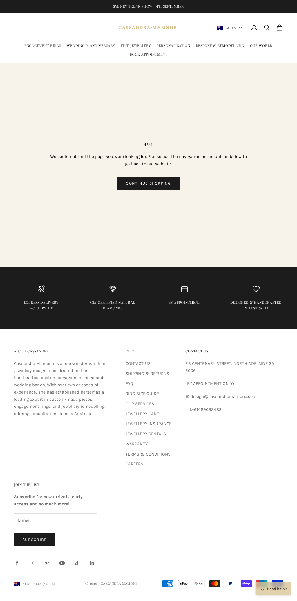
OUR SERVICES (140, 403)
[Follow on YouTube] (62, 563)
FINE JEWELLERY (136, 45)
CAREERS (135, 464)
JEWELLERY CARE (142, 413)
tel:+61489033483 (203, 409)
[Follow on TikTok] (77, 563)
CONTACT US (138, 363)
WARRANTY (137, 444)
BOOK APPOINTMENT (148, 54)
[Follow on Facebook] (17, 563)
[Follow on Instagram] (32, 563)
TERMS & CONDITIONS (148, 454)
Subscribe (34, 539)
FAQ (129, 383)
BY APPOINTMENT (184, 302)
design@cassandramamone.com (224, 396)
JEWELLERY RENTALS (146, 433)
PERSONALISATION (173, 45)
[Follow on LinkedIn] (92, 563)
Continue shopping (148, 183)
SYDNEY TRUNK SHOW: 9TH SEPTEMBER (148, 6)
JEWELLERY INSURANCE (149, 423)
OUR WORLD (261, 45)
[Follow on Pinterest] (47, 563)
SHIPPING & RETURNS (147, 373)
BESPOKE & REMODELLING (220, 45)
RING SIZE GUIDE (142, 393)
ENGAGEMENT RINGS (42, 45)
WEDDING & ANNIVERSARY (91, 45)
